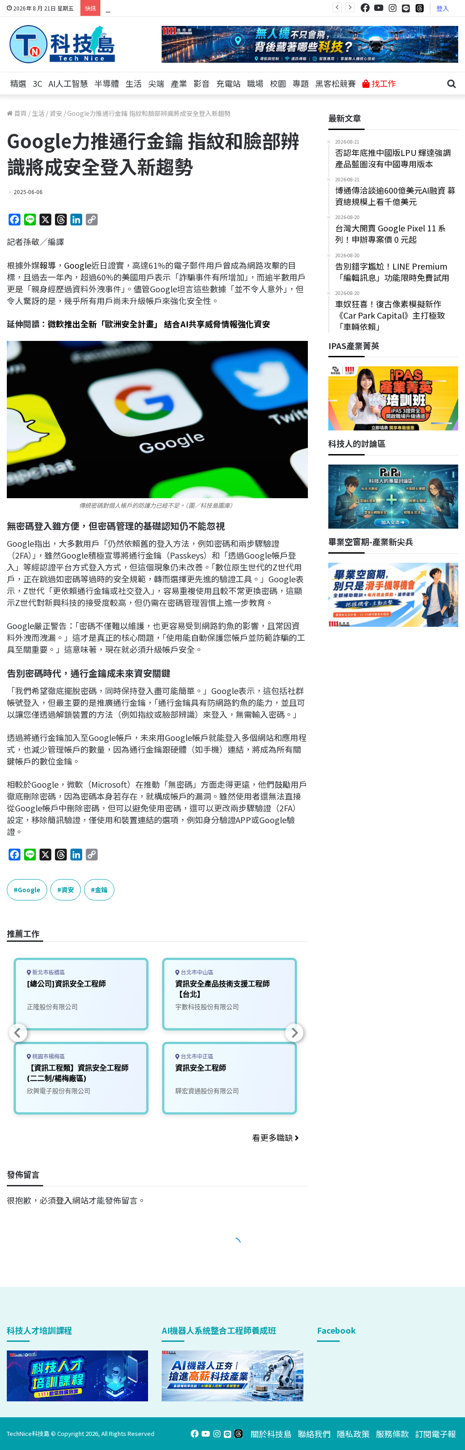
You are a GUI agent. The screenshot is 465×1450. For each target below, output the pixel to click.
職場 (255, 83)
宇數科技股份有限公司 (207, 1006)
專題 (300, 83)
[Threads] (419, 8)
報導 (48, 265)
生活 (133, 83)
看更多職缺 (273, 1137)
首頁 (20, 113)
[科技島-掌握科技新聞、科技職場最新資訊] (62, 44)
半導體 (106, 83)
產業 (179, 83)
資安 (55, 113)
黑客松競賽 (335, 83)
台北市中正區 (196, 1056)
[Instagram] (392, 8)
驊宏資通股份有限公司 (207, 1091)
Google (77, 265)
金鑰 (101, 889)
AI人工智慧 (68, 83)
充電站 (228, 83)
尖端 (156, 83)
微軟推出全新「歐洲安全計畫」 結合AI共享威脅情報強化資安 (159, 324)
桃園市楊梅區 (48, 1056)
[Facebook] (365, 8)
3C (37, 83)
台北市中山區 (196, 972)
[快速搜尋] (451, 83)
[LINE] (406, 8)
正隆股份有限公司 (52, 1006)
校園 (278, 83)
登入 (442, 8)
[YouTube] (379, 8)
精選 (18, 83)
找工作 (383, 83)
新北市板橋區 (48, 972)
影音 (201, 83)
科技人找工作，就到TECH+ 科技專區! (173, 8)
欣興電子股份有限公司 (58, 1091)
